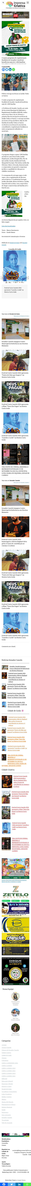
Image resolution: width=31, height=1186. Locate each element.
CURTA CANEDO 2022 (8, 1068)
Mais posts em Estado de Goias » (21, 316)
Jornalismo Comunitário (9, 1092)
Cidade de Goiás (6, 1055)
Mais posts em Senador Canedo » (21, 482)
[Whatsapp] (13, 69)
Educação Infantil (7, 1081)
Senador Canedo (7, 1117)
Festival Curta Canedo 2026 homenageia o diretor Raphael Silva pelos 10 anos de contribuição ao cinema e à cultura (17, 677)
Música (4, 1099)
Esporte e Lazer (6, 1086)
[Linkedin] (10, 69)
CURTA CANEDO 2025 (8, 1076)
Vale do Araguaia (7, 1123)
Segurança (5, 1112)
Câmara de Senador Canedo (10, 1050)
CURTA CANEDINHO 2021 (10, 1063)
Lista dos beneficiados (8, 226)
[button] (2, 277)
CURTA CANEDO (7, 1066)
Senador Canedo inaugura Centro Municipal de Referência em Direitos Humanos (19, 668)
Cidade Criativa (6, 1053)
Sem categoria (6, 1115)
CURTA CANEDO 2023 (8, 1071)
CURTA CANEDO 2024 (8, 1073)
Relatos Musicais (7, 1107)
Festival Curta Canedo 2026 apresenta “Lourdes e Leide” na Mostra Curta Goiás (17, 704)
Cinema (4, 1058)
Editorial (4, 1079)
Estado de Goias (14, 243)
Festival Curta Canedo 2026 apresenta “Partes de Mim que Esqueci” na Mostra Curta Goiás (17, 686)
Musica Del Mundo (7, 1102)
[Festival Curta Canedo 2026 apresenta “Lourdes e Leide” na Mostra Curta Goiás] (4, 704)
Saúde (3, 1110)
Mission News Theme (10, 1180)
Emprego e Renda (7, 1084)
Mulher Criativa (6, 1097)
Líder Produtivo (7, 1094)
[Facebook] (3, 69)
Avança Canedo (6, 1047)
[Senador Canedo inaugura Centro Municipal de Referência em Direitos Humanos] (5, 667)
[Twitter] (6, 69)
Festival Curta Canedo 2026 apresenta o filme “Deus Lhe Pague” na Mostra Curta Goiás (16, 695)
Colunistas (5, 1060)
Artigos (4, 1045)
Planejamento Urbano (8, 1105)
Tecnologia (5, 1120)
